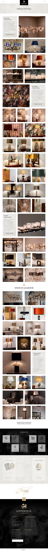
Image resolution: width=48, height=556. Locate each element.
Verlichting (27, 538)
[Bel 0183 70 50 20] (44, 2)
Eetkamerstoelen (27, 531)
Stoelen (26, 535)
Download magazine (38, 104)
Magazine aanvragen (10, 34)
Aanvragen (24, 477)
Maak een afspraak (9, 233)
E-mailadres (14, 538)
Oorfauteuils (27, 541)
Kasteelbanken (27, 542)
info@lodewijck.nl (15, 522)
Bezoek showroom (9, 477)
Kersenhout (27, 543)
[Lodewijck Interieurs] (24, 508)
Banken (26, 532)
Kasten (26, 536)
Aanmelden (39, 477)
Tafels (26, 537)
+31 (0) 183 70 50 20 (18, 521)
